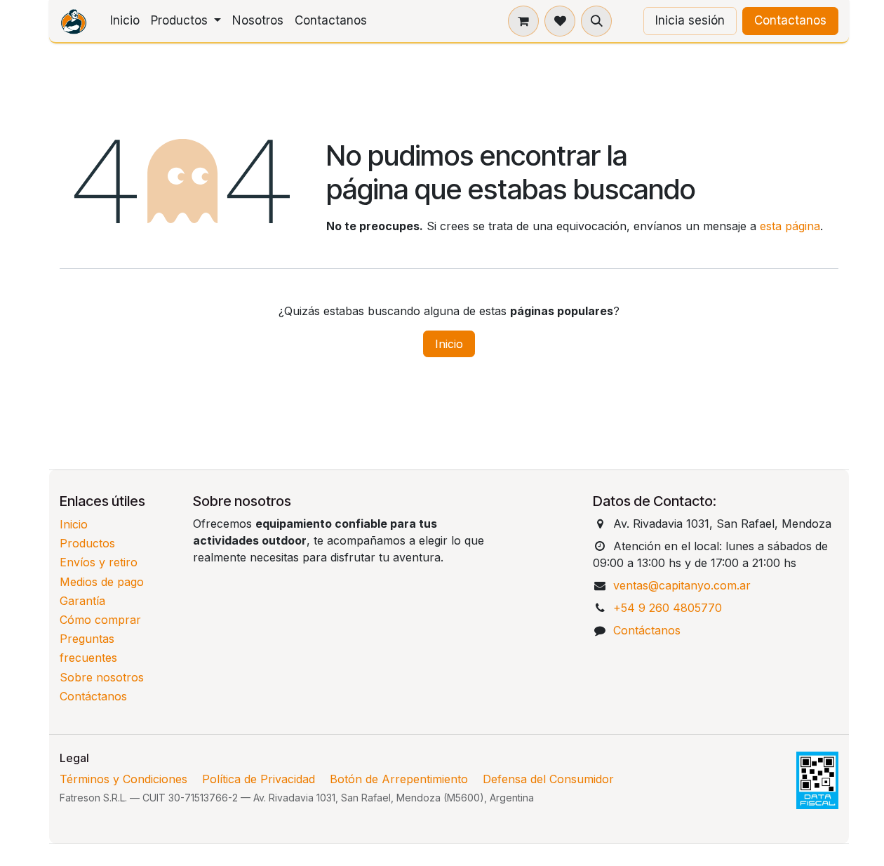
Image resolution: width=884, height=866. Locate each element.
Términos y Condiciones (123, 779)
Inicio (449, 344)
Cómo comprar (100, 620)
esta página (790, 226)
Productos (87, 543)
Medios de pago (102, 582)
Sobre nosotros (102, 677)
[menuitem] (125, 21)
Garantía (82, 601)
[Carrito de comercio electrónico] (523, 21)
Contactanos (790, 20)
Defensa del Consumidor (548, 779)
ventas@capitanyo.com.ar (682, 585)
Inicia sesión (690, 20)
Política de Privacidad (258, 779)
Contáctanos (93, 696)
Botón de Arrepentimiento (399, 779)
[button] (596, 21)
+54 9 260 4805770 (667, 608)
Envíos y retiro (99, 562)
